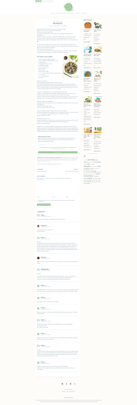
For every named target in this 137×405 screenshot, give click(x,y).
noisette (89, 178)
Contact (78, 13)
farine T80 (44, 164)
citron (99, 166)
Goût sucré (64, 13)
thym (92, 181)
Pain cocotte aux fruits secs (72, 170)
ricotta (85, 181)
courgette (86, 168)
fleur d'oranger (87, 171)
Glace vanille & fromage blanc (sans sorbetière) (87, 55)
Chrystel (43, 257)
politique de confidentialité (57, 148)
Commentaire (40, 179)
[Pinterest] (41, 1)
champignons (92, 164)
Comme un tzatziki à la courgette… (97, 30)
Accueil (52, 13)
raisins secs (98, 180)
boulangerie (97, 162)
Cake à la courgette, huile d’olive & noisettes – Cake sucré (87, 80)
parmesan (88, 180)
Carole (42, 285)
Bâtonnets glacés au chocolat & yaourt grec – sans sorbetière (97, 105)
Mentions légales (68, 389)
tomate (95, 181)
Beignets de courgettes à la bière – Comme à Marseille (87, 136)
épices (88, 183)
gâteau (98, 173)
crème (91, 168)
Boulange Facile (90, 162)
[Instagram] (38, 1)
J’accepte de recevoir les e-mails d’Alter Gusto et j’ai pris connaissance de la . (58, 148)
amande (91, 160)
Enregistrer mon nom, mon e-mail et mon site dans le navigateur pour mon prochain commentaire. (56, 201)
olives (55, 164)
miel (85, 178)
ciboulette (94, 166)
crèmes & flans (87, 170)
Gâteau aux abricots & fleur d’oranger (87, 30)
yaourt (85, 183)
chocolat (87, 166)
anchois (39, 164)
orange (99, 178)
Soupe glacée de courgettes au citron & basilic (87, 105)
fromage (93, 172)
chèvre (92, 166)
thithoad (43, 225)
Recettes (60, 21)
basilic (96, 160)
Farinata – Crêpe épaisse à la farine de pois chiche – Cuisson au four (97, 137)
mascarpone (96, 176)
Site (67, 197)
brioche (85, 164)
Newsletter (83, 13)
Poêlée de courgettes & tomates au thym (97, 55)
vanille (99, 181)
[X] (74, 384)
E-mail (54, 197)
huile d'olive (50, 164)
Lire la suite (87, 41)
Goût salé (57, 13)
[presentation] (88, 25)
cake (88, 164)
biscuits (86, 162)
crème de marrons (96, 168)
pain (85, 180)
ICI (70, 158)
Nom (39, 197)
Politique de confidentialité (68, 391)
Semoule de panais (41, 170)
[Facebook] (36, 1)
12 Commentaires (63, 25)
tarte (59, 164)
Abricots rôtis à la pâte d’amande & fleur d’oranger (97, 80)
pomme (93, 180)
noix (93, 178)
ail (86, 160)
